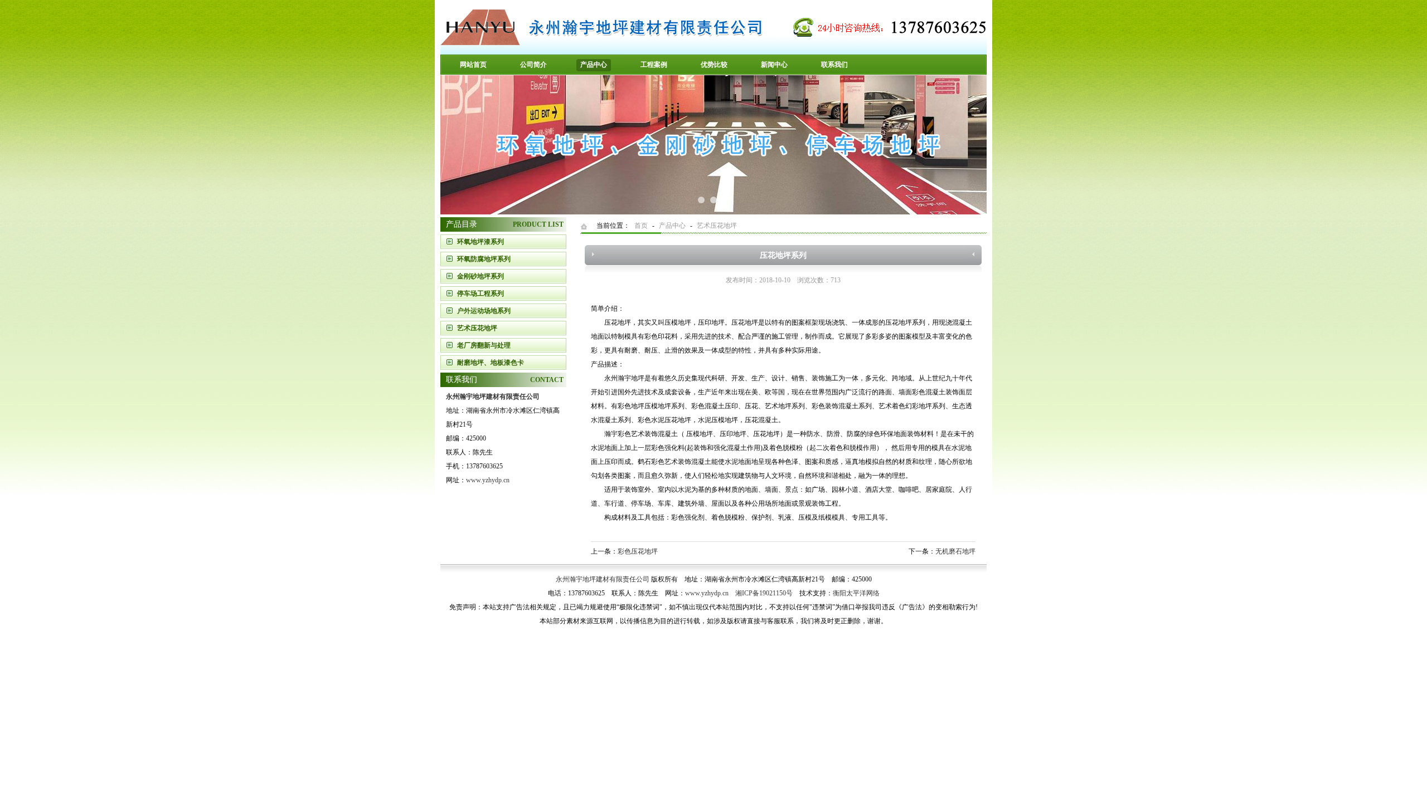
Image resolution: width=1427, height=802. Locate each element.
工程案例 (653, 65)
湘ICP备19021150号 (764, 593)
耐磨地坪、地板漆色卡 (490, 362)
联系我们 (834, 65)
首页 (641, 225)
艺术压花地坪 (477, 328)
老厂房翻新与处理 (484, 345)
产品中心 (593, 65)
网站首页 (473, 65)
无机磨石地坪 (955, 551)
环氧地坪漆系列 (480, 242)
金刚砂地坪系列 (480, 276)
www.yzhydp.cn (487, 480)
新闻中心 (774, 65)
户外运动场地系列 (484, 311)
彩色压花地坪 (638, 551)
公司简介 (533, 65)
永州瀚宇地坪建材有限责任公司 (602, 579)
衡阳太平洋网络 (856, 593)
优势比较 (714, 65)
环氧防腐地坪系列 (484, 259)
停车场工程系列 (480, 293)
